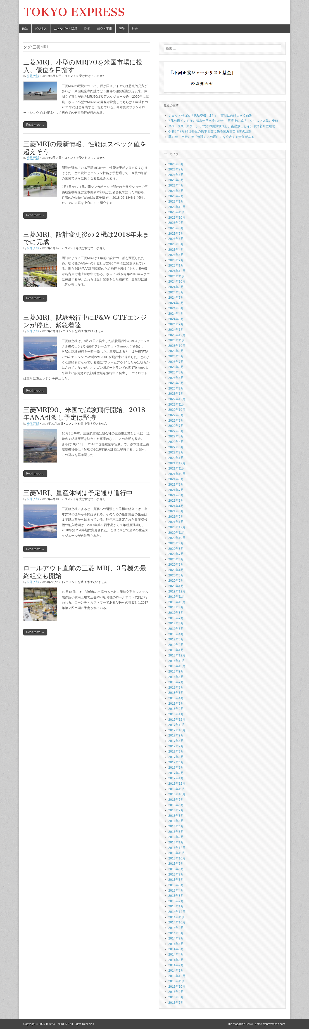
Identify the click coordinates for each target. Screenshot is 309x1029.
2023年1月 (176, 393)
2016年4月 (176, 826)
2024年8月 (176, 292)
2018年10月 (176, 666)
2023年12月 (176, 335)
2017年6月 (176, 751)
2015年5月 (176, 885)
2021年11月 (176, 468)
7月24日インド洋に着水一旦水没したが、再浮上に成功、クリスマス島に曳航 (223, 121)
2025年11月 (176, 212)
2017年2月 (176, 773)
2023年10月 (176, 345)
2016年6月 (176, 815)
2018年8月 (176, 677)
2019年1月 (176, 650)
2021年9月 (176, 479)
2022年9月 (176, 415)
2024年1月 (176, 329)
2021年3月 (176, 511)
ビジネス (41, 29)
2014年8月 (176, 933)
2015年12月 (176, 848)
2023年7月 (176, 361)
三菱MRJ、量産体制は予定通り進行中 (78, 493)
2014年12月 (176, 911)
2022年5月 (176, 436)
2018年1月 (176, 714)
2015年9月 (176, 863)
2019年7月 (176, 618)
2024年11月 (176, 276)
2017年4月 (176, 762)
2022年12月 (176, 399)
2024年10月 (176, 281)
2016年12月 (176, 783)
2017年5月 (176, 757)
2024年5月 (176, 308)
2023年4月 (176, 378)
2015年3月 (176, 895)
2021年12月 (176, 463)
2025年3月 (176, 255)
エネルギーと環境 (65, 29)
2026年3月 (176, 191)
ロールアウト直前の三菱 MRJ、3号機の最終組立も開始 (84, 572)
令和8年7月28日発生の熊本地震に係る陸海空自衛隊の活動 (210, 131)
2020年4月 (176, 570)
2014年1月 (176, 970)
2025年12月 (176, 207)
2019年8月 (176, 612)
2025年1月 (176, 265)
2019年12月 (176, 591)
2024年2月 (176, 324)
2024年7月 (176, 297)
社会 (135, 29)
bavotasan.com (275, 1024)
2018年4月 (176, 698)
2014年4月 (176, 954)
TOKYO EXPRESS (74, 12)
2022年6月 (176, 431)
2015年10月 (176, 858)
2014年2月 (176, 965)
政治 (25, 29)
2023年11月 (176, 340)
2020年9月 (176, 543)
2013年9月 (176, 992)
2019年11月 (176, 596)
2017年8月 (176, 741)
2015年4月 (176, 890)
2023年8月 (176, 356)
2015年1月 (176, 906)
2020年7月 (176, 554)
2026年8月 (176, 164)
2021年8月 (176, 484)
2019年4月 (176, 634)
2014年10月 (176, 922)
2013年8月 (176, 997)
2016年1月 (176, 842)
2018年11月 (176, 661)
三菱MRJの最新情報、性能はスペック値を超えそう (84, 148)
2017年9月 (176, 735)
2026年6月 (176, 175)
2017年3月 (176, 767)
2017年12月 (176, 719)
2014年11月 (176, 917)
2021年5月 (176, 500)
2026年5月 (176, 180)
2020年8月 (176, 548)
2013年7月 (176, 1002)
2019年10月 (176, 602)
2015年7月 (176, 874)
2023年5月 (176, 372)
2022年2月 (176, 452)
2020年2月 (176, 580)
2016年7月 (176, 810)
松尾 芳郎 (33, 76)
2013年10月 (176, 986)
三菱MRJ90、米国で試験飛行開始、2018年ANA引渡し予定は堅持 (84, 414)
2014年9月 (176, 928)
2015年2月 (176, 901)
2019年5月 (176, 628)
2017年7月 (176, 746)
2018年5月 (176, 692)
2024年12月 (176, 271)
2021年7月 (176, 490)
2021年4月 (176, 506)
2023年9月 (176, 351)
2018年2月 (176, 708)
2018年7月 (176, 682)
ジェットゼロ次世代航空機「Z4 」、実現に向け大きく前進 (210, 115)
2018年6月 (176, 687)
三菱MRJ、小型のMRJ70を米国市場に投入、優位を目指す (82, 66)
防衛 (87, 29)
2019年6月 (176, 623)
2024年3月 (176, 319)
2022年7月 (176, 425)
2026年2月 (176, 196)
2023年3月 (176, 383)
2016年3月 (176, 831)
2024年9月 (176, 287)
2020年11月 (176, 532)
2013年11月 (176, 981)
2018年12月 (176, 655)
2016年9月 (176, 799)
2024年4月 (176, 313)
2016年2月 (176, 837)
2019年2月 (176, 645)
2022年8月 (176, 420)
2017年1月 (176, 778)
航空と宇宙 (104, 29)
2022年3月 (176, 447)
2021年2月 (176, 516)
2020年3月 (176, 575)
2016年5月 (176, 821)
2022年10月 (176, 409)
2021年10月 (176, 474)
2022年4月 (176, 442)
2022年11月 (176, 404)
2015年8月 (176, 869)
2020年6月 (176, 559)
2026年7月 (176, 169)
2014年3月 (176, 960)
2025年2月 (176, 260)
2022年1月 (176, 458)
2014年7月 (176, 938)
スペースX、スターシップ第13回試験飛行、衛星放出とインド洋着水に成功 (221, 126)
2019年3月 (176, 639)
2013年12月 (176, 976)
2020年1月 (176, 586)
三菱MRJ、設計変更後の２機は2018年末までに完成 (86, 238)
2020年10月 (176, 538)
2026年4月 (176, 185)
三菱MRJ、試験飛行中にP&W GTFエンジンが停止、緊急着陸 (85, 321)
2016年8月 (176, 805)
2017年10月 (176, 730)
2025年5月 (176, 244)
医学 (122, 29)
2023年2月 (176, 388)
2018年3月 (176, 703)
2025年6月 (176, 239)
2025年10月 (176, 217)
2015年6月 (176, 879)
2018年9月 (176, 671)
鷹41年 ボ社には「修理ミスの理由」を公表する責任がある (211, 137)
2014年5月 (176, 949)
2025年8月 (176, 228)
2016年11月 (176, 789)
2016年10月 (176, 794)
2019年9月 (176, 607)
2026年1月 (176, 201)
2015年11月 (176, 853)
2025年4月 (176, 249)
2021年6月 (176, 495)
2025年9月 (176, 222)
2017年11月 (176, 725)
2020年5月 (176, 564)
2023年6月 (176, 367)
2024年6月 (176, 303)
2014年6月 (176, 944)
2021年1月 (176, 522)
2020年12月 (176, 527)
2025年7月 (176, 233)
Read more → (35, 124)
